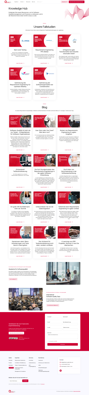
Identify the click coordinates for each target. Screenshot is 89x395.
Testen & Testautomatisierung (20, 365)
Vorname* (49, 316)
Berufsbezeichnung (67, 322)
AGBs (56, 341)
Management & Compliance (20, 371)
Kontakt (10, 362)
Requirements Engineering (20, 360)
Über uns (33, 1)
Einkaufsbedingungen (42, 367)
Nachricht (49, 332)
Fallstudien (11, 365)
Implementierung (32, 362)
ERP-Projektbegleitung (32, 366)
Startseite (10, 360)
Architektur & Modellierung (20, 362)
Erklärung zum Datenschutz (43, 362)
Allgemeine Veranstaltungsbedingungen (43, 371)
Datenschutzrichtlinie (76, 391)
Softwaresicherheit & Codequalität (19, 368)
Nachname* (65, 316)
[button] (17, 1)
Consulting (31, 360)
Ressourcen (28, 1)
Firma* (48, 322)
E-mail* (48, 327)
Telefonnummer (66, 327)
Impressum (40, 360)
